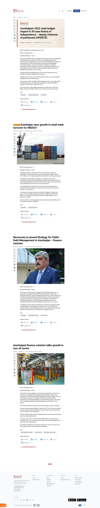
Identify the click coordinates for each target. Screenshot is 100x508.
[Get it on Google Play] (81, 500)
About (48, 477)
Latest (33, 477)
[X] (21, 500)
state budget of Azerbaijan (27, 432)
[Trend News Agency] (17, 476)
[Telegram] (27, 500)
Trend (35, 69)
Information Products (65, 479)
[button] (14, 20)
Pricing (62, 477)
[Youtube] (24, 500)
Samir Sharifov (44, 315)
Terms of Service (78, 477)
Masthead (49, 479)
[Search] (59, 11)
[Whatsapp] (15, 500)
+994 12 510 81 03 (17, 489)
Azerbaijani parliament (33, 94)
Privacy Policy (78, 479)
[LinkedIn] (30, 500)
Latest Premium (35, 479)
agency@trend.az (17, 490)
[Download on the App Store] (72, 500)
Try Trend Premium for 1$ (29, 109)
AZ (82, 505)
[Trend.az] (18, 10)
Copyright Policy (78, 481)
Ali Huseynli (43, 94)
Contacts (48, 481)
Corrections (49, 485)
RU (85, 505)
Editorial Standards (51, 483)
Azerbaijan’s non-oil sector (49, 432)
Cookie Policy (77, 483)
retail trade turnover (32, 207)
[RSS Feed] (33, 500)
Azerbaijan (23, 94)
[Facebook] (18, 500)
